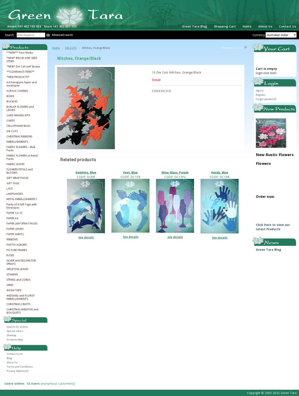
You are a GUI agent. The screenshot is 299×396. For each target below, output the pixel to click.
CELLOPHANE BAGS (18, 126)
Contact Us (287, 26)
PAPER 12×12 (15, 213)
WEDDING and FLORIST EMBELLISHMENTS (21, 297)
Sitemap (11, 335)
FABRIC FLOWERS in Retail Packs (22, 157)
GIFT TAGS (13, 183)
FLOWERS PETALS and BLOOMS (20, 171)
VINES (10, 285)
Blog (9, 358)
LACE (10, 188)
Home (247, 26)
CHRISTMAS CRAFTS (18, 304)
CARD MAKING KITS (18, 115)
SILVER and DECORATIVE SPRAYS (21, 262)
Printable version (232, 48)
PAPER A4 (12, 218)
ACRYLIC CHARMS (17, 91)
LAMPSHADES (15, 194)
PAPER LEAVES (15, 229)
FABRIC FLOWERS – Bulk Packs (21, 148)
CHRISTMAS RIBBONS (19, 136)
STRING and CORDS (18, 279)
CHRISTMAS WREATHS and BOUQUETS (22, 311)
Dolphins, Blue (86, 172)
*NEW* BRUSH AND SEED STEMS (22, 59)
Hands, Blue (219, 172)
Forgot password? (266, 99)
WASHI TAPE (14, 290)
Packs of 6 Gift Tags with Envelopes (22, 206)
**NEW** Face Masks (20, 52)
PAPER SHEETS (15, 234)
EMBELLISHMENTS (17, 141)
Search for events (17, 326)
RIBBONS (12, 239)
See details (86, 237)
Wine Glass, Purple (175, 172)
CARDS (11, 120)
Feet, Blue (130, 172)
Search (9, 35)
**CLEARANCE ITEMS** (21, 71)
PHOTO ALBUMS (17, 244)
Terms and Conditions (20, 366)
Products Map (15, 339)
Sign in (260, 90)
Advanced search (62, 35)
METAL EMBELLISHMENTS (22, 199)
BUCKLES (12, 101)
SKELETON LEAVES (17, 269)
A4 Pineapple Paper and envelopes (22, 84)
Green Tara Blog (194, 26)
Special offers (15, 331)
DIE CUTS (12, 131)
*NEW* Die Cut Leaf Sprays (23, 66)
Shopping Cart (225, 26)
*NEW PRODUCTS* (18, 77)
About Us (265, 26)
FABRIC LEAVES (16, 164)
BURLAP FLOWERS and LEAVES (20, 108)
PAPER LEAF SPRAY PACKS (22, 223)
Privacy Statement (17, 370)
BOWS (10, 96)
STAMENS (12, 274)
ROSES (10, 255)
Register (261, 94)
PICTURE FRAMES (17, 250)
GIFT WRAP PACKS (17, 178)
